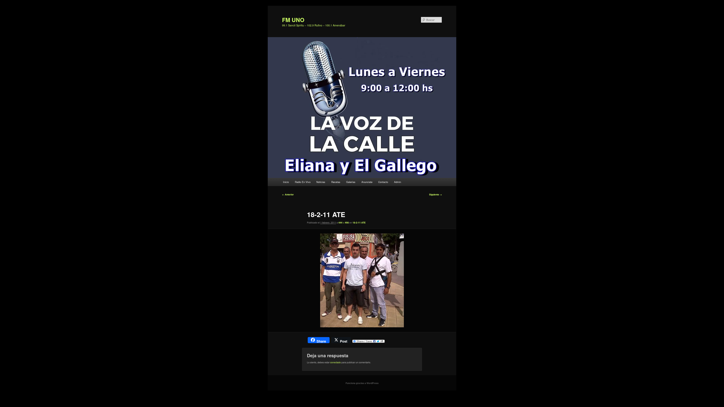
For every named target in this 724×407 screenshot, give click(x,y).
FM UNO (293, 20)
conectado (335, 362)
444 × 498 (343, 222)
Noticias (320, 182)
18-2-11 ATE (359, 222)
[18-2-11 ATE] (362, 280)
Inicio (286, 182)
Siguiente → (435, 194)
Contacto (383, 182)
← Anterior (288, 194)
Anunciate (366, 182)
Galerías (350, 182)
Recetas (335, 182)
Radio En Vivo (303, 182)
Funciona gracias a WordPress (362, 383)
